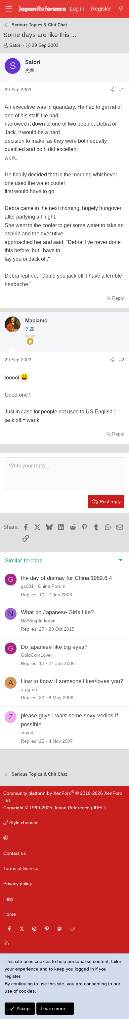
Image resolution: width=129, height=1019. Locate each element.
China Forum (51, 586)
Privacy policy (17, 883)
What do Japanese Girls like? (57, 612)
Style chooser (23, 822)
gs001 (27, 586)
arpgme (29, 689)
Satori (15, 45)
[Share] (112, 89)
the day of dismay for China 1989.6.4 (66, 578)
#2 (121, 359)
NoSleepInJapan (38, 620)
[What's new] (121, 9)
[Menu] (9, 8)
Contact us (14, 853)
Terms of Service (20, 868)
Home (9, 914)
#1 (121, 89)
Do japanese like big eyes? (54, 647)
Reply (118, 298)
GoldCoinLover (36, 655)
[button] (63, 837)
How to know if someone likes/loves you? (72, 681)
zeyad (27, 732)
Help (8, 899)
